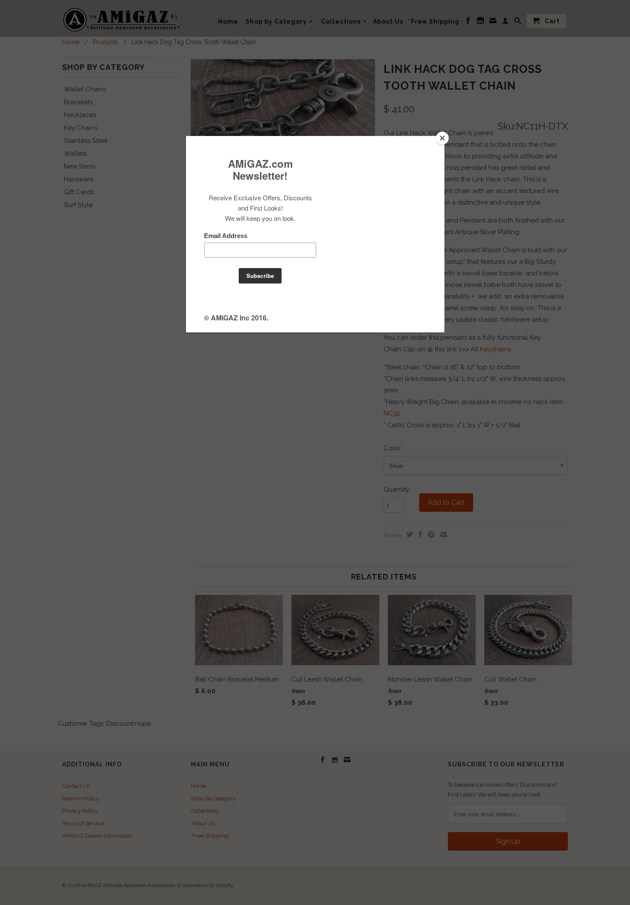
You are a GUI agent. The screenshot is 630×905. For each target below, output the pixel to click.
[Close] (442, 138)
